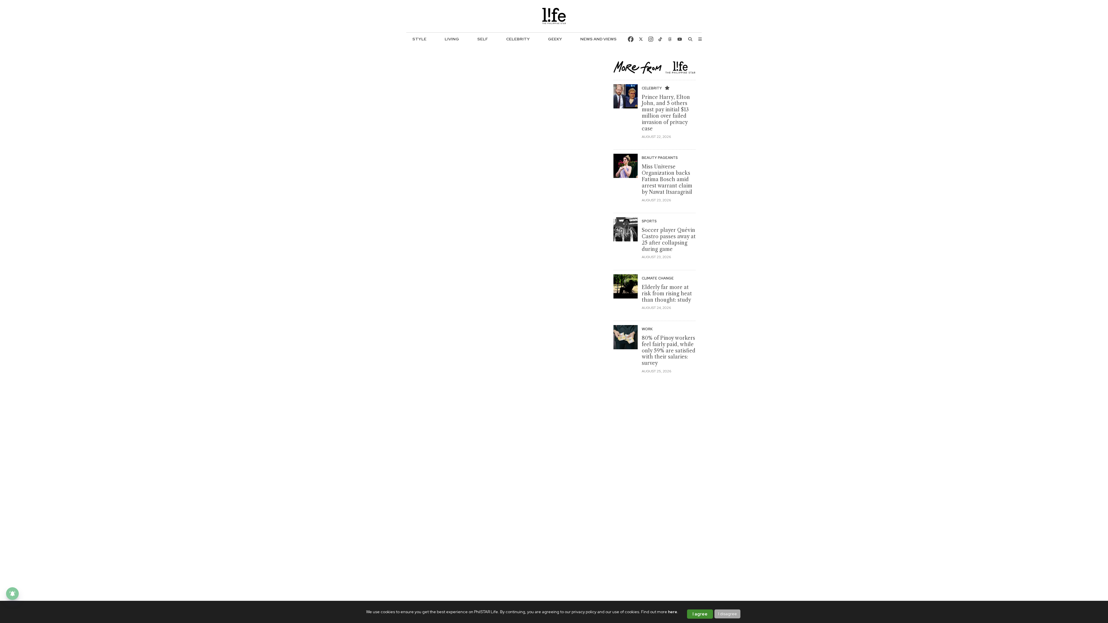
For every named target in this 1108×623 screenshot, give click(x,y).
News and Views (598, 39)
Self (482, 39)
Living (452, 39)
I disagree (727, 613)
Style (419, 39)
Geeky (555, 39)
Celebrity (518, 39)
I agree (700, 614)
